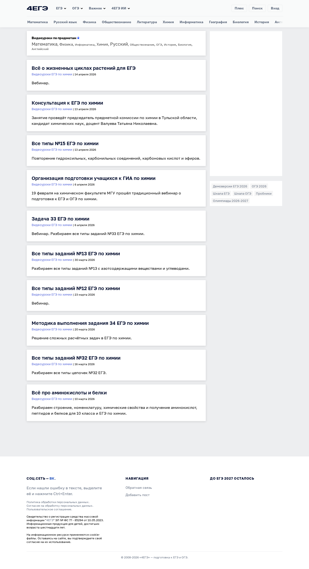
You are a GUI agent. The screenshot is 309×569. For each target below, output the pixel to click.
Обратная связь (139, 487)
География (218, 22)
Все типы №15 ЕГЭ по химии (65, 143)
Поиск (257, 8)
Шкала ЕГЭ (221, 193)
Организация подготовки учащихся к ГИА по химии (93, 178)
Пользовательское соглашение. (49, 509)
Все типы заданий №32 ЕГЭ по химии (76, 358)
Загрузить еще (39, 427)
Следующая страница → (47, 431)
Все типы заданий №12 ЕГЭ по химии (76, 288)
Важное (95, 8)
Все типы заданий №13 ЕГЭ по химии (76, 253)
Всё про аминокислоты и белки (69, 392)
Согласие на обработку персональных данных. (60, 505)
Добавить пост (138, 495)
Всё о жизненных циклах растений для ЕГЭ (84, 68)
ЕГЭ (59, 8)
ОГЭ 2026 (259, 186)
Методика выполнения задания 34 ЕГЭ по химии (90, 323)
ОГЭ (75, 8)
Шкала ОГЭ (242, 193)
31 (63, 440)
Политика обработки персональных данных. (58, 502)
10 (54, 440)
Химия (168, 22)
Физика (89, 22)
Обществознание (116, 22)
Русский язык (65, 22)
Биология (241, 22)
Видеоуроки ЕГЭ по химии (52, 74)
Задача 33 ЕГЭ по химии (60, 218)
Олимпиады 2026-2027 (230, 201)
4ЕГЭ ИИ (119, 8)
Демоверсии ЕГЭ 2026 (230, 186)
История (261, 22)
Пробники (264, 193)
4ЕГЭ (49, 520)
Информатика (191, 22)
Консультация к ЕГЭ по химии (67, 103)
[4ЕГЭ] (37, 8)
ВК (52, 478)
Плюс (239, 8)
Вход (275, 8)
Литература (147, 22)
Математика (37, 22)
